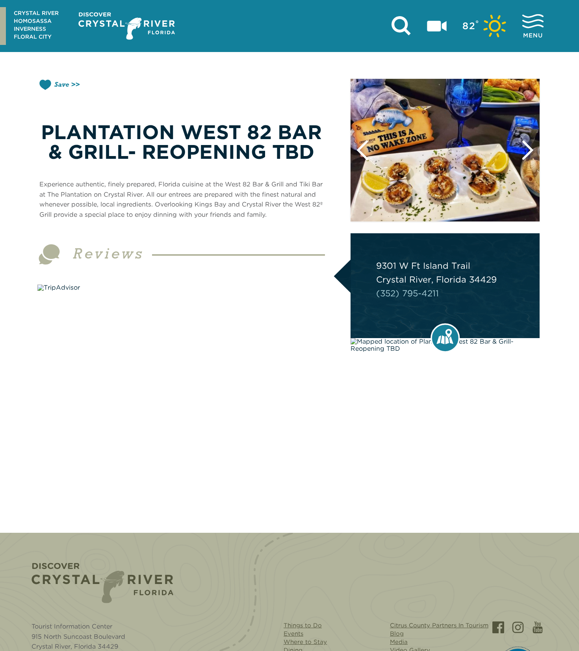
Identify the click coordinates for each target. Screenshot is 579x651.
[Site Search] (401, 26)
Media (399, 641)
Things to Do (303, 625)
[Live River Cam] (437, 26)
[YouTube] (537, 627)
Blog (397, 633)
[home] (126, 26)
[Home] (102, 583)
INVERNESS (30, 29)
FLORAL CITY (33, 36)
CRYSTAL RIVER (36, 13)
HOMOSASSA (33, 21)
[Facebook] (498, 627)
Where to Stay (305, 641)
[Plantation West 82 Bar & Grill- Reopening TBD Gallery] (445, 150)
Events (293, 633)
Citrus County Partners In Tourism (439, 625)
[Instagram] (518, 627)
